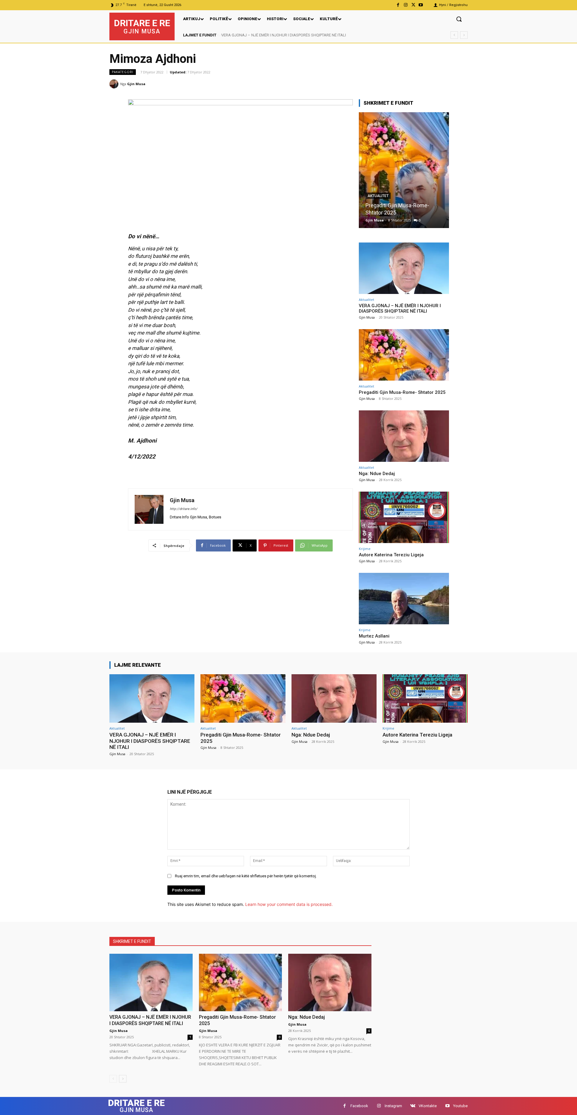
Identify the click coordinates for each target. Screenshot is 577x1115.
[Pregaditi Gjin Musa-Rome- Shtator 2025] (404, 355)
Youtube (460, 1106)
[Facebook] (398, 5)
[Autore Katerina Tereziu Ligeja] (404, 517)
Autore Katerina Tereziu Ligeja (391, 555)
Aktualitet (378, 203)
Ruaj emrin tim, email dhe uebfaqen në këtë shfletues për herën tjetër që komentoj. (246, 876)
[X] (413, 5)
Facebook (359, 1106)
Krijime (365, 548)
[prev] (454, 35)
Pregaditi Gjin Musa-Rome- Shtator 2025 (402, 392)
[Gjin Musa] (114, 83)
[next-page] (123, 1079)
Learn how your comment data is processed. (289, 904)
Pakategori (122, 72)
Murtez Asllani (374, 636)
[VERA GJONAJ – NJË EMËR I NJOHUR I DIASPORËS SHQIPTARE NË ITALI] (404, 268)
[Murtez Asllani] (404, 598)
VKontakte (428, 1106)
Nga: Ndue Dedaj (385, 212)
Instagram (393, 1106)
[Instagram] (405, 5)
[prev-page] (113, 1079)
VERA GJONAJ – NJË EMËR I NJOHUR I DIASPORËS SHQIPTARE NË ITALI (283, 35)
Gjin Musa (136, 84)
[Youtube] (421, 5)
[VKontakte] (413, 1106)
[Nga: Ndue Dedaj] (404, 170)
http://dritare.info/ (183, 509)
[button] (459, 19)
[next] (464, 35)
